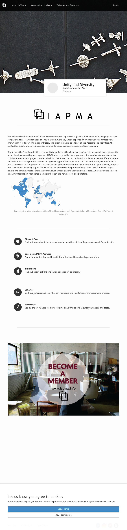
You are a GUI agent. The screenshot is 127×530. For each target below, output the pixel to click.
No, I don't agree (63, 515)
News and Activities (40, 5)
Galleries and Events (67, 5)
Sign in (116, 5)
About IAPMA (17, 5)
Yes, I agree (63, 509)
